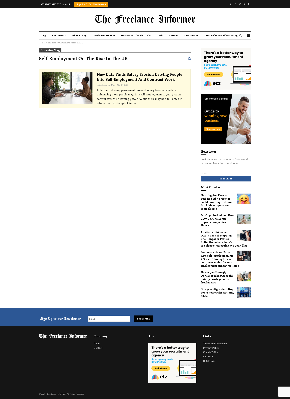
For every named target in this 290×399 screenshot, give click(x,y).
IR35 (44, 35)
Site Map (208, 356)
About (97, 343)
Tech (160, 35)
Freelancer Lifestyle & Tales (136, 35)
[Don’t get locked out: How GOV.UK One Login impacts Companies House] (244, 219)
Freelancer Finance (104, 35)
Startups (173, 35)
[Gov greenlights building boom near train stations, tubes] (244, 292)
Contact (98, 348)
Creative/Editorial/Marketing (220, 35)
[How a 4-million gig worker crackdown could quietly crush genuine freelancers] (244, 276)
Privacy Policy (211, 348)
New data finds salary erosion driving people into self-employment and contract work (139, 77)
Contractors (59, 35)
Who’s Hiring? (79, 35)
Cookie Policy (210, 352)
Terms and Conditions (215, 343)
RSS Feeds (208, 361)
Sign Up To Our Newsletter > (91, 4)
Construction (191, 35)
